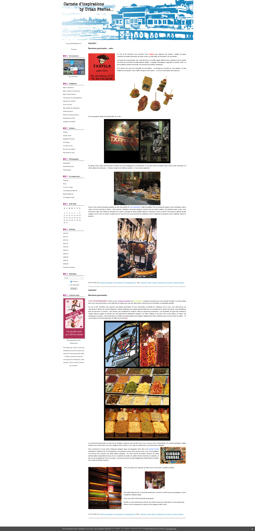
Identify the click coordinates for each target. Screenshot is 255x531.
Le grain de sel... (68, 145)
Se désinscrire (75, 285)
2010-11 (65, 243)
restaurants (160, 282)
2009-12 (65, 250)
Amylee (65, 132)
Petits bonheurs (68, 111)
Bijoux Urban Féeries (69, 94)
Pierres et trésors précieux (71, 115)
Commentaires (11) (130, 282)
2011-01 (65, 236)
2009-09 (65, 257)
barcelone (144, 282)
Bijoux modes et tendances (71, 91)
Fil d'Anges (66, 142)
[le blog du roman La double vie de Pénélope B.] (74, 338)
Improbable (66, 163)
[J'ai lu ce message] (252, 529)
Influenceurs (74, 343)
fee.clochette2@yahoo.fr (73, 43)
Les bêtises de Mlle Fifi (70, 190)
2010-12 (65, 240)
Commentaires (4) (129, 514)
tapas (149, 282)
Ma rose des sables (69, 149)
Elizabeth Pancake (69, 139)
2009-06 (65, 264)
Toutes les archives (69, 267)
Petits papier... (67, 170)
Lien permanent (118, 282)
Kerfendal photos (68, 166)
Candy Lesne (67, 135)
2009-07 (65, 260)
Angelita (65, 180)
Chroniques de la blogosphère (72, 97)
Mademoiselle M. (68, 194)
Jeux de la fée (67, 104)
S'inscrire (75, 281)
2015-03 (65, 233)
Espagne (181, 282)
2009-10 (65, 253)
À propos (73, 49)
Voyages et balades (69, 121)
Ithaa (64, 183)
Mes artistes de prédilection (71, 108)
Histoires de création (69, 101)
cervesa (175, 282)
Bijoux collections (68, 87)
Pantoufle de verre (69, 152)
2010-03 (65, 247)
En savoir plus (171, 529)
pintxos (154, 282)
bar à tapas (168, 282)
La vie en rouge (68, 187)
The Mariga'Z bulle (68, 197)
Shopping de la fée (69, 118)
